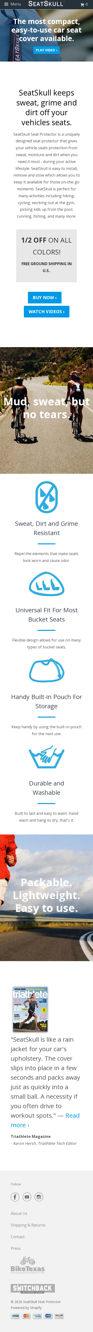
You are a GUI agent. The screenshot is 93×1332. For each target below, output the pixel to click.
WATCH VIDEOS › (47, 311)
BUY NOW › (45, 297)
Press (16, 1248)
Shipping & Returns (28, 1225)
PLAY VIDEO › (46, 50)
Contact (18, 1236)
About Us (19, 1213)
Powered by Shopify (26, 1307)
